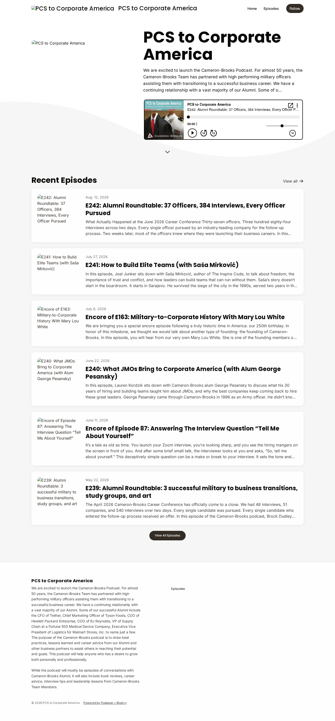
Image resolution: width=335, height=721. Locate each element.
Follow (295, 8)
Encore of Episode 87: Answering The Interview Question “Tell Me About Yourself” (182, 432)
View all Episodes (167, 535)
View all (291, 181)
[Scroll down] (167, 150)
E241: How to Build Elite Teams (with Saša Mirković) (162, 265)
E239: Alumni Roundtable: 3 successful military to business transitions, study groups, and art (192, 492)
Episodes (271, 8)
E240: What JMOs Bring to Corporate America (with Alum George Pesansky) (183, 373)
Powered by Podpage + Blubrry (105, 703)
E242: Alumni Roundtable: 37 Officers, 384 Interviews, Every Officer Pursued (185, 209)
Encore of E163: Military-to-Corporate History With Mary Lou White (185, 317)
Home (252, 8)
